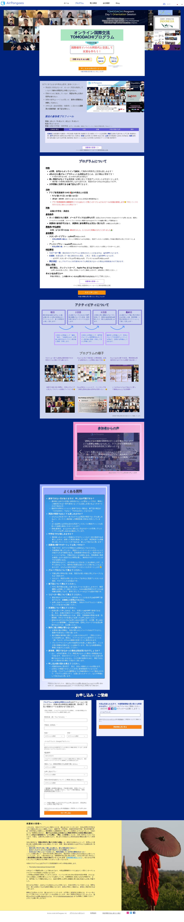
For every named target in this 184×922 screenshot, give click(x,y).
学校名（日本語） (50, 725)
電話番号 (47, 752)
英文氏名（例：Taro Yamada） (54, 717)
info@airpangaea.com (62, 685)
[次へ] (136, 452)
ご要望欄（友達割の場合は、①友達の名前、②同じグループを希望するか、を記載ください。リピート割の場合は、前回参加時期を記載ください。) (64, 790)
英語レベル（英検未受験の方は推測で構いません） (61, 764)
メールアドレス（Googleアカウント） (57, 741)
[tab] (54, 129)
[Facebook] (112, 709)
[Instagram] (109, 709)
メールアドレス (105, 712)
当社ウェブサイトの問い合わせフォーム (79, 683)
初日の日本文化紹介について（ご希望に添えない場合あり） (64, 779)
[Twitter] (115, 709)
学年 (68, 733)
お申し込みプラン (50, 771)
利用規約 (66, 808)
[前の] (80, 452)
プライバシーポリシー (54, 808)
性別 (45, 733)
